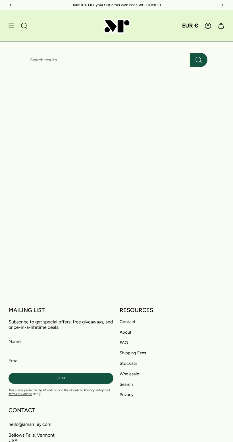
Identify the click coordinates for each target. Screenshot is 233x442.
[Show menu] (11, 26)
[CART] (221, 26)
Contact (128, 321)
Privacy (127, 394)
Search (126, 384)
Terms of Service (20, 394)
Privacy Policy (94, 390)
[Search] (198, 60)
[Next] (221, 5)
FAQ (124, 342)
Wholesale (129, 373)
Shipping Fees (133, 352)
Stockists (128, 363)
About (126, 332)
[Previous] (11, 5)
